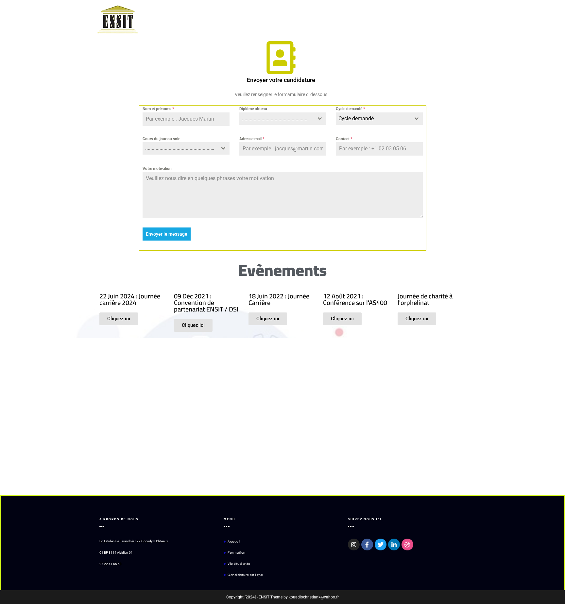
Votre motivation (157, 168)
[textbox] (373, 118)
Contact (344, 139)
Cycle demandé (350, 109)
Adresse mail (251, 139)
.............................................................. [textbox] (181, 148)
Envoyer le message (166, 234)
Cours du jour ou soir (161, 139)
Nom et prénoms (158, 109)
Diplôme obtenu (253, 109)
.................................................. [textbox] (274, 118)
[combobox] (282, 118)
